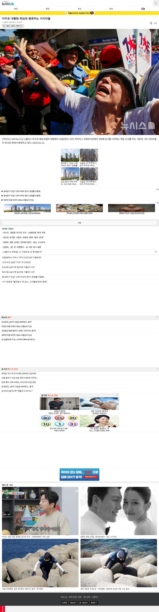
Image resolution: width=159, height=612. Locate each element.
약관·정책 (86, 597)
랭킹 (47, 8)
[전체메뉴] (156, 3)
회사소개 (64, 597)
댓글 (79, 222)
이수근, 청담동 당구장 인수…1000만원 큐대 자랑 (24, 232)
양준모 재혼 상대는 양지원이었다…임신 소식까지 (24, 242)
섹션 (79, 8)
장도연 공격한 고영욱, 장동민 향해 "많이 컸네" (23, 237)
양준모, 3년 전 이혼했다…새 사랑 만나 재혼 (22, 247)
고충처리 (95, 597)
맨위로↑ (94, 602)
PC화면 (64, 602)
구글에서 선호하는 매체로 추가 (13, 26)
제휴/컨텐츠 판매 (75, 597)
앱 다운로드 (83, 602)
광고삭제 (2, 609)
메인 (16, 8)
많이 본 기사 (7, 484)
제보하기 (73, 602)
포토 (111, 8)
